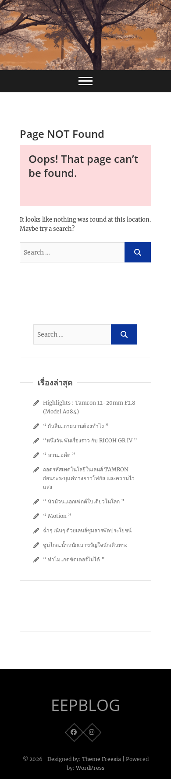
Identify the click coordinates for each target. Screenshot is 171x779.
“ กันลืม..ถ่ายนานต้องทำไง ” (76, 426)
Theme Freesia (101, 759)
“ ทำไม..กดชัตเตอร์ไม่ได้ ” (74, 559)
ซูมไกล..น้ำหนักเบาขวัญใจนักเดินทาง (85, 545)
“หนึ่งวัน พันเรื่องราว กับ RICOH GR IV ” (90, 440)
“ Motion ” (57, 516)
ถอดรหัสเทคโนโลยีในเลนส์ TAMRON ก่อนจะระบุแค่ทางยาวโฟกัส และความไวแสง (89, 478)
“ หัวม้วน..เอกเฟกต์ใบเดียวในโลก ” (84, 501)
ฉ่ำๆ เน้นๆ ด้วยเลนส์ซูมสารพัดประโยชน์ (87, 530)
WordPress (90, 768)
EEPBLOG (85, 705)
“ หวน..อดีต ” (59, 455)
